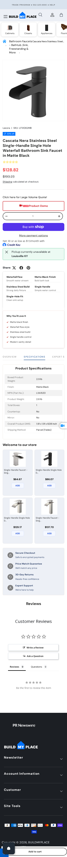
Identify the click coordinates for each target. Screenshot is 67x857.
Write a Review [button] (35, 647)
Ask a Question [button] (35, 656)
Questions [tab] (36, 666)
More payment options (33, 235)
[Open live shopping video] (63, 425)
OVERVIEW (10, 356)
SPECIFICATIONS (34, 356)
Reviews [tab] (14, 666)
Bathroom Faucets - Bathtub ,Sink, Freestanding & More (20, 47)
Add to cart (35, 851)
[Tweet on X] (14, 267)
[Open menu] (6, 17)
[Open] (9, 848)
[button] (61, 15)
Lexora (6, 127)
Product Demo (38, 206)
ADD (17, 485)
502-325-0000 (40, 5)
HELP (52, 5)
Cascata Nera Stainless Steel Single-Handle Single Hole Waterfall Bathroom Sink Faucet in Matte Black (47, 41)
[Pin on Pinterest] (28, 267)
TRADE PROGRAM (21, 5)
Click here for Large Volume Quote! (25, 197)
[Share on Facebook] (21, 267)
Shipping (7, 181)
